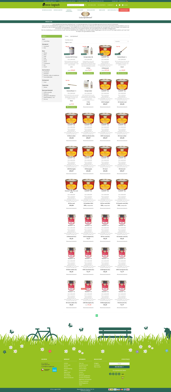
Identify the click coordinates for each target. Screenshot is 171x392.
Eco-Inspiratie (101, 5)
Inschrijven (119, 367)
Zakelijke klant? (115, 1)
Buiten (45, 87)
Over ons (81, 363)
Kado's (66, 370)
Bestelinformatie (83, 365)
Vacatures (81, 374)
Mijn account (97, 367)
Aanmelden (97, 365)
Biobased (46, 94)
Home (66, 36)
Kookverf (46, 73)
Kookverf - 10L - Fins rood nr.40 (71, 191)
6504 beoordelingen (85, 390)
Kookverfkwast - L (122, 57)
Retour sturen (82, 367)
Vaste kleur (46, 41)
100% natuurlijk (48, 92)
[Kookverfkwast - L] (122, 50)
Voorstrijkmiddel (48, 77)
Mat (45, 48)
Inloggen (96, 363)
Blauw (45, 53)
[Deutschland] (127, 1)
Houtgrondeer (88, 91)
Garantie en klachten (84, 377)
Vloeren (66, 367)
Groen (45, 60)
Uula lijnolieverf (74, 36)
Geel (45, 56)
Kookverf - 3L (71, 225)
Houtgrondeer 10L (88, 57)
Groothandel (82, 370)
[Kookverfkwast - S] (71, 84)
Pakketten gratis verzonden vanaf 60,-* (68, 1)
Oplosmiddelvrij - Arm (49, 97)
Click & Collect (83, 368)
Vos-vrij (46, 99)
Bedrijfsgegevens (83, 383)
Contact (81, 372)
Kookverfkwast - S (71, 91)
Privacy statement (84, 381)
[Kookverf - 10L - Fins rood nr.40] (71, 184)
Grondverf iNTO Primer (71, 57)
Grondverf (46, 46)
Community (110, 5)
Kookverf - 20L (88, 191)
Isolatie (66, 363)
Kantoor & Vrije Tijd (113, 10)
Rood (45, 61)
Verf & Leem (67, 365)
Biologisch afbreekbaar (49, 95)
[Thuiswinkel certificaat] (45, 370)
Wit (45, 65)
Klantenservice (122, 1)
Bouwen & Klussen (47, 10)
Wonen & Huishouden (69, 10)
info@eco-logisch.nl (48, 366)
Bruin (45, 54)
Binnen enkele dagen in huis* (51, 1)
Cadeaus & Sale (124, 10)
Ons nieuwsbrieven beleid (119, 370)
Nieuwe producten (69, 377)
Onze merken (67, 376)
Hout (45, 82)
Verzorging (67, 374)
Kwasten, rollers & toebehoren (51, 75)
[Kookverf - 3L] (71, 219)
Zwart (45, 67)
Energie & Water (58, 10)
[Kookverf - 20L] (88, 184)
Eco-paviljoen (92, 5)
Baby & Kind (102, 10)
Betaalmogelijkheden (84, 376)
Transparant (47, 63)
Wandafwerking (68, 368)
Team (80, 385)
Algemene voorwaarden (85, 379)
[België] (126, 1)
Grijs (45, 58)
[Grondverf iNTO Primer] (71, 50)
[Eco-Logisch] (50, 4)
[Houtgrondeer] (88, 84)
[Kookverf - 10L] (105, 50)
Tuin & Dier (80, 10)
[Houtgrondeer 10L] (88, 50)
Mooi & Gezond (91, 10)
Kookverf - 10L (105, 57)
